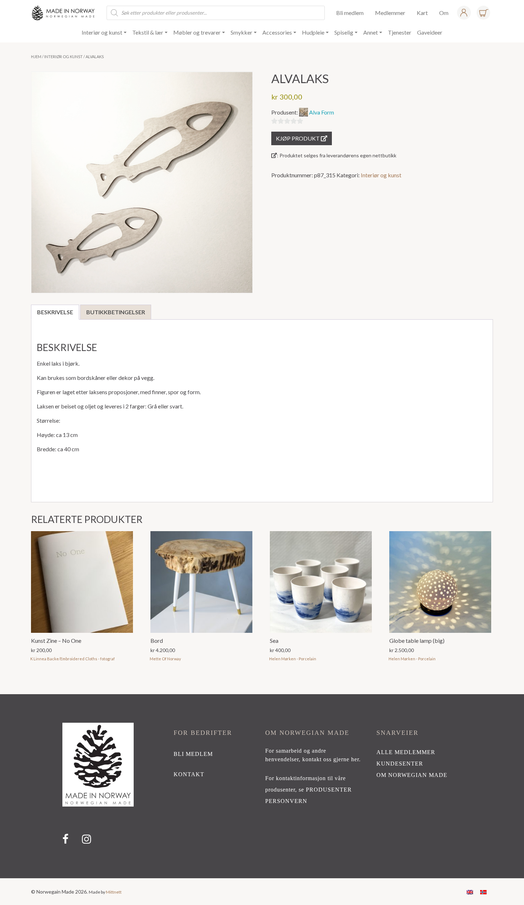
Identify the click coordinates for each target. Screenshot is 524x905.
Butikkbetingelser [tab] (115, 312)
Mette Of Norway (165, 658)
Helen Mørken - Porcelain (292, 658)
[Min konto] (463, 12)
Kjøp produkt (298, 138)
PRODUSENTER (329, 790)
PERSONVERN (286, 801)
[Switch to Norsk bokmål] (483, 891)
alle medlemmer (405, 752)
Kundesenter (399, 764)
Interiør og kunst (63, 56)
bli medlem (193, 754)
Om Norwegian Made (411, 775)
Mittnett (114, 892)
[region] (262, 786)
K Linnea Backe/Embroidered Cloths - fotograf (72, 658)
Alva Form (321, 112)
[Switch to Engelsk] (470, 891)
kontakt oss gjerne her (330, 759)
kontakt (189, 774)
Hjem (36, 56)
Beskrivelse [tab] (55, 312)
